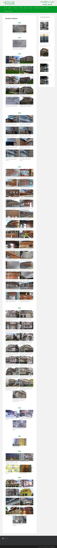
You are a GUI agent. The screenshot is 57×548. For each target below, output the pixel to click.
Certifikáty (15, 7)
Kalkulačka (26, 7)
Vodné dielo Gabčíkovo (45, 32)
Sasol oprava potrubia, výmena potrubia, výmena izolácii (46, 61)
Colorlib (45, 546)
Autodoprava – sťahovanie (39, 7)
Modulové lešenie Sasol (45, 20)
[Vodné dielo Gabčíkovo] (44, 38)
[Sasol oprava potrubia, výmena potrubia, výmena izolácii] (44, 68)
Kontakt (46, 7)
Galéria (9, 7)
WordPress (53, 546)
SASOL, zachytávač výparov (46, 74)
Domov (5, 7)
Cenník (31, 7)
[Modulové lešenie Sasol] (44, 26)
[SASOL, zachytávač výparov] (44, 80)
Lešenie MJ (20, 7)
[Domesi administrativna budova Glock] (44, 52)
